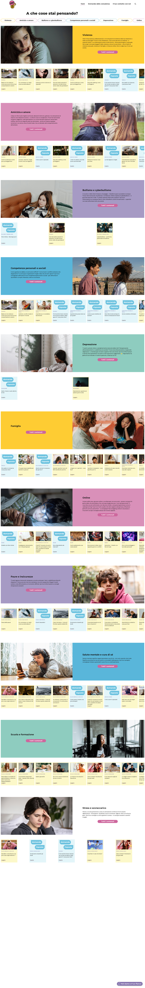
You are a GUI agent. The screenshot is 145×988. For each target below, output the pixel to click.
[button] (82, 4)
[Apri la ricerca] (135, 3)
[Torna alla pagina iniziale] (12, 4)
